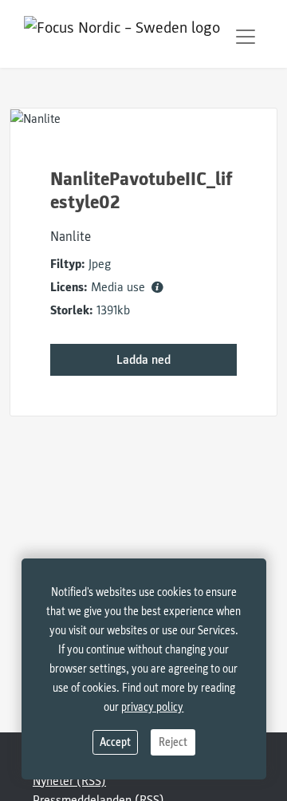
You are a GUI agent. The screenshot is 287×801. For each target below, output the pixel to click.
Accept (115, 742)
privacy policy (152, 707)
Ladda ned (143, 360)
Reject (173, 742)
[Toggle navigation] (245, 37)
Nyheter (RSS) (69, 781)
